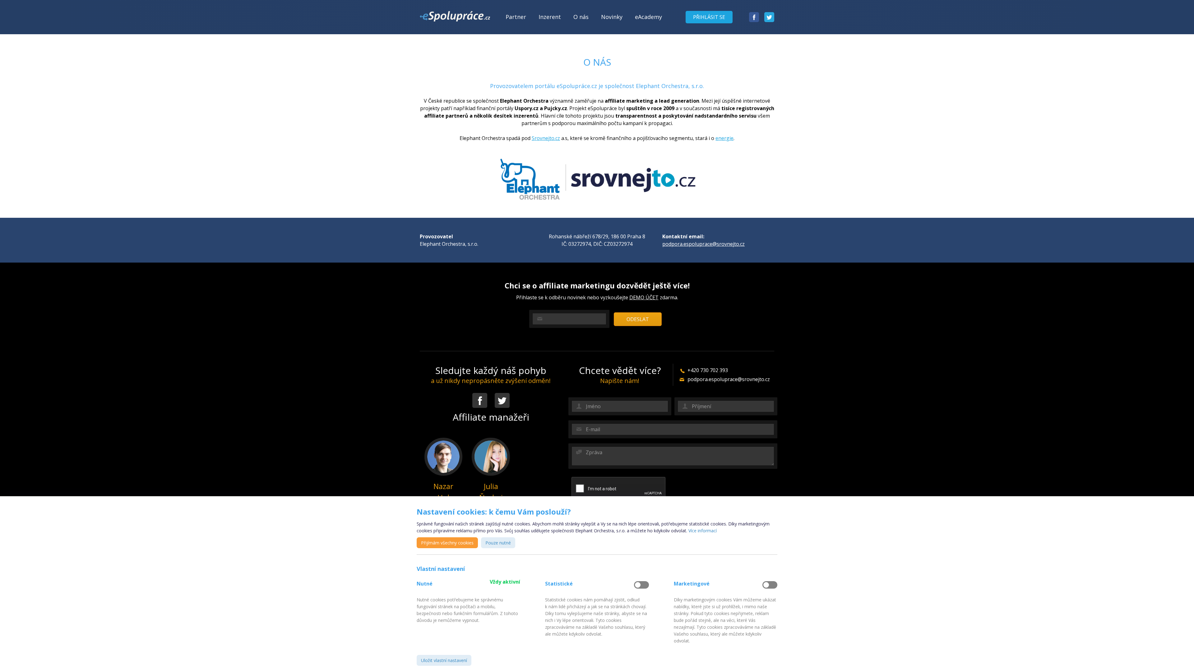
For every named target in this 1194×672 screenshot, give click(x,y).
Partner (516, 17)
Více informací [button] (702, 531)
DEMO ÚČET (644, 297)
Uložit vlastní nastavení (444, 660)
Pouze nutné (498, 543)
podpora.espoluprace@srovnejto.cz (703, 243)
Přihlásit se (709, 17)
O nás (581, 17)
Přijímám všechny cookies (447, 543)
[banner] (455, 16)
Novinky (611, 17)
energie (724, 138)
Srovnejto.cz (546, 138)
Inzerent (550, 17)
